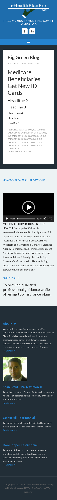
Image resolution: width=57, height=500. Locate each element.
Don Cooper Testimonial (20, 445)
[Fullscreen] (50, 218)
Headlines (26, 151)
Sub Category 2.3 (29, 142)
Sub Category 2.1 (29, 139)
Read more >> (10, 350)
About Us (9, 324)
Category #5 (40, 133)
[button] (28, 207)
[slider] (26, 218)
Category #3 (14, 133)
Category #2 (39, 130)
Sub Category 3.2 (29, 145)
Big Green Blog (23, 57)
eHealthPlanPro (28, 11)
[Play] (7, 218)
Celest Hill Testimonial (19, 418)
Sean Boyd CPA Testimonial (22, 387)
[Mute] (45, 218)
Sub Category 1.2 (33, 136)
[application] (28, 207)
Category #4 (27, 133)
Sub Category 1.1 (16, 136)
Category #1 (26, 130)
